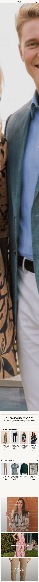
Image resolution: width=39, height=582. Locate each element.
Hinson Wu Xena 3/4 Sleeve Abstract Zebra (33, 446)
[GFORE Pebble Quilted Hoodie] (24, 469)
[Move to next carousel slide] (37, 429)
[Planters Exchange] (19, 1)
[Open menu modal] (2, 2)
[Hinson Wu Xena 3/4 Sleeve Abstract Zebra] (33, 437)
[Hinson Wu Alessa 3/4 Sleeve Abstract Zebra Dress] (24, 437)
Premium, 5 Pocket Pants (19, 570)
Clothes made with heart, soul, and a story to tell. (19, 545)
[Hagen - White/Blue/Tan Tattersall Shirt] (33, 469)
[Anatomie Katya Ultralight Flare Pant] (15, 437)
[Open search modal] (35, 2)
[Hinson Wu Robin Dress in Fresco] (5, 437)
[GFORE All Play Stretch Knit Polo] (15, 469)
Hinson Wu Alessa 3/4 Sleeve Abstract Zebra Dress (24, 446)
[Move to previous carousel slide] (35, 429)
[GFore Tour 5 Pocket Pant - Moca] (5, 469)
